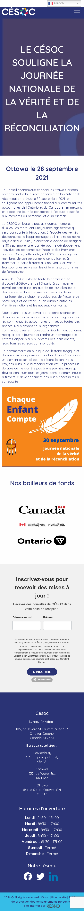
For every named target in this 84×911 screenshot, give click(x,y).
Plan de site (59, 897)
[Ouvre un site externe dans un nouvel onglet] (42, 510)
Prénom (48, 617)
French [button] (58, 3)
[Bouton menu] (77, 11)
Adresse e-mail (22, 617)
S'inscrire (42, 671)
